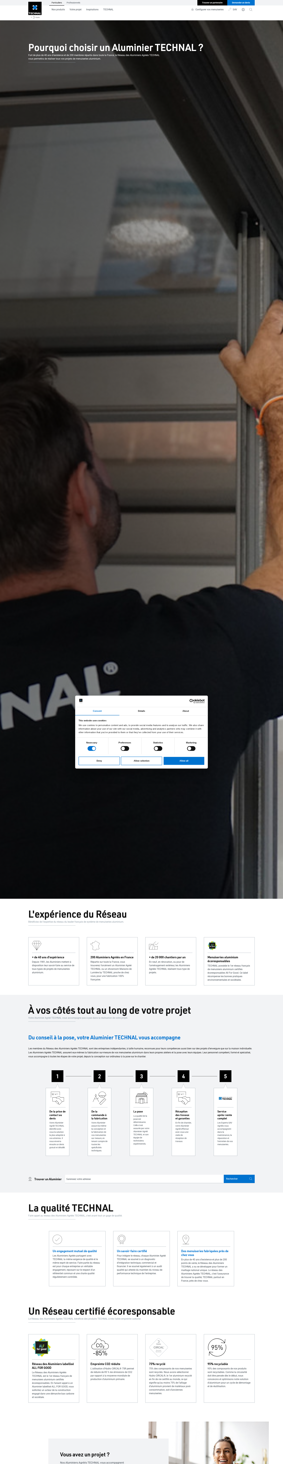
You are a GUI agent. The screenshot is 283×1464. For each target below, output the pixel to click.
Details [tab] (141, 711)
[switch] (125, 748)
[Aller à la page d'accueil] (35, 10)
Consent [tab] (97, 711)
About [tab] (185, 711)
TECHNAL (108, 9)
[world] (243, 9)
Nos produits (58, 9)
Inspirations (92, 9)
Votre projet (76, 9)
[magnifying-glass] (251, 9)
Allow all (184, 760)
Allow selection (141, 760)
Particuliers (57, 2)
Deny (99, 760)
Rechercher (232, 1178)
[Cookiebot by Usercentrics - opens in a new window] (192, 701)
